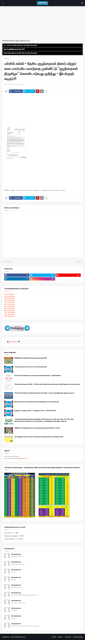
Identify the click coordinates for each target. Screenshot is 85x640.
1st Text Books (9, 294)
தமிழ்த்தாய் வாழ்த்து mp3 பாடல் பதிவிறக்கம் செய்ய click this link (35, 411)
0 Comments (20, 84)
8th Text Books (9, 308)
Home (6, 58)
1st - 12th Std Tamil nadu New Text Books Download (20, 45)
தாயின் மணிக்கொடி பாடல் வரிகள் (13, 539)
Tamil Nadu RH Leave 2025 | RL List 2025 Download (20, 53)
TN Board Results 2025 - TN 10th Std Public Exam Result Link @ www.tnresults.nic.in (47, 384)
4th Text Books (9, 300)
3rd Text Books (9, 298)
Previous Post (7, 262)
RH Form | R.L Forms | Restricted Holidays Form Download (36, 402)
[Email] (42, 91)
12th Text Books (9, 316)
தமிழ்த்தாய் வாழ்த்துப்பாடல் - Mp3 (14, 536)
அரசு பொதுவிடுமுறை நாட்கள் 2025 (14, 49)
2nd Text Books (9, 296)
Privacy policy (78, 637)
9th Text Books (9, 310)
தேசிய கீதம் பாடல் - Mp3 (11, 533)
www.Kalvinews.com (18, 637)
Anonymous (16, 554)
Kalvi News (13, 342)
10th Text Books (9, 312)
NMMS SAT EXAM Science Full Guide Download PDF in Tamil (37, 428)
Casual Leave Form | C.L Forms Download (30, 367)
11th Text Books (9, 314)
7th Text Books (9, 306)
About (60, 637)
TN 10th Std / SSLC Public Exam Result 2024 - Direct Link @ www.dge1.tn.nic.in (44, 393)
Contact (68, 637)
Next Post (78, 262)
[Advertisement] (42, 23)
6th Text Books (9, 304)
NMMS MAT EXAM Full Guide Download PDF (30, 358)
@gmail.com (23, 458)
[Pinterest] (37, 91)
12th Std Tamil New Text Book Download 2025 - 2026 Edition (37, 376)
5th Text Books (9, 302)
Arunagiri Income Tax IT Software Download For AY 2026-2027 (38, 437)
